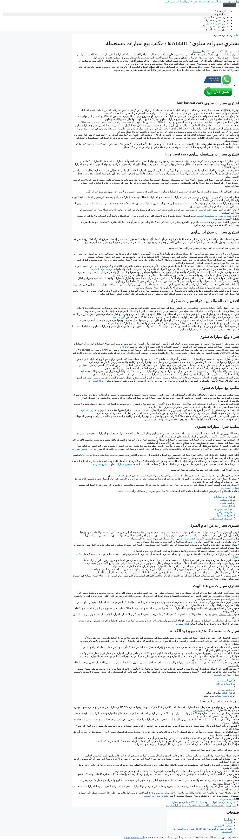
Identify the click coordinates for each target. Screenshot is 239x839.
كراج (124, 346)
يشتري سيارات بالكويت (226, 674)
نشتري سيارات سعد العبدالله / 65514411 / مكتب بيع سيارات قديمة (201, 805)
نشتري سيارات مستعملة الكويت (214, 215)
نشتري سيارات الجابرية (103, 269)
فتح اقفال (227, 692)
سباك (218, 695)
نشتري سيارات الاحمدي (216, 17)
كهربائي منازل (224, 680)
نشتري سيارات (203, 209)
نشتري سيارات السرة (217, 29)
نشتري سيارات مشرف (217, 20)
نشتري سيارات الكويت (156, 795)
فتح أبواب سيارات (223, 496)
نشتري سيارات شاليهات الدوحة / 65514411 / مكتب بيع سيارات (203, 802)
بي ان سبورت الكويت (221, 518)
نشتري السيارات (88, 410)
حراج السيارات (96, 380)
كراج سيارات (118, 317)
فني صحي (227, 695)
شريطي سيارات (221, 783)
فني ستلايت (226, 499)
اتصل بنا (228, 819)
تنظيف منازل (225, 689)
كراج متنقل (226, 506)
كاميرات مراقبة (224, 683)
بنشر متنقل (226, 502)
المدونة (219, 14)
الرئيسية (221, 11)
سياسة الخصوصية (222, 825)
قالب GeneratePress (134, 837)
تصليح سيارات (100, 464)
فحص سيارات (79, 449)
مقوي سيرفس (224, 512)
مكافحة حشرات (223, 509)
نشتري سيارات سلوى (217, 23)
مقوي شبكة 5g (224, 515)
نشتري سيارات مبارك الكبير (214, 26)
